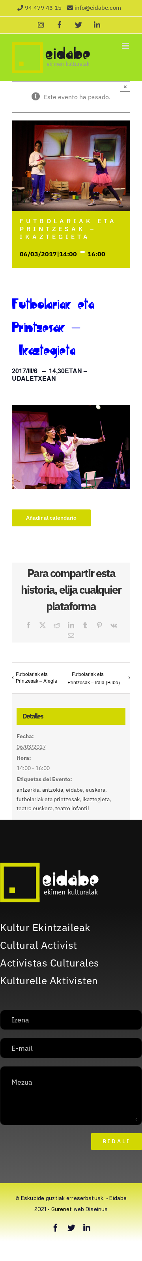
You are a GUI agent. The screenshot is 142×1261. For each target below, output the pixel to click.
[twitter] (71, 1228)
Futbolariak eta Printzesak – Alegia (36, 677)
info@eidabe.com (98, 7)
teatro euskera (34, 808)
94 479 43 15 (43, 7)
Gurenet (61, 1209)
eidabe (74, 789)
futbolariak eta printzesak (48, 799)
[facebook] (56, 1228)
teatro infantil (72, 808)
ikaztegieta (96, 799)
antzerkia (28, 789)
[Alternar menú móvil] (126, 46)
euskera (95, 789)
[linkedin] (86, 1228)
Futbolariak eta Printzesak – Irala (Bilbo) (93, 677)
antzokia (52, 789)
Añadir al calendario (51, 518)
